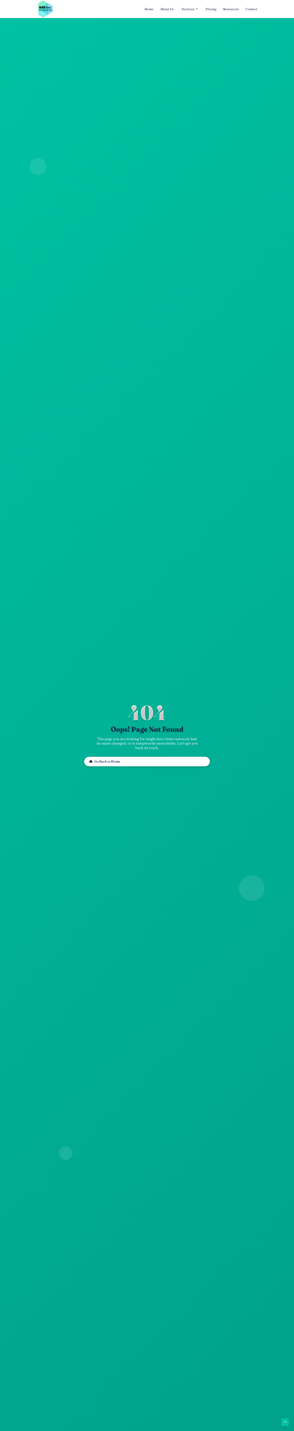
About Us (167, 9)
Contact (251, 9)
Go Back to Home (105, 761)
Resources (231, 9)
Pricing (211, 9)
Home (149, 9)
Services (188, 9)
